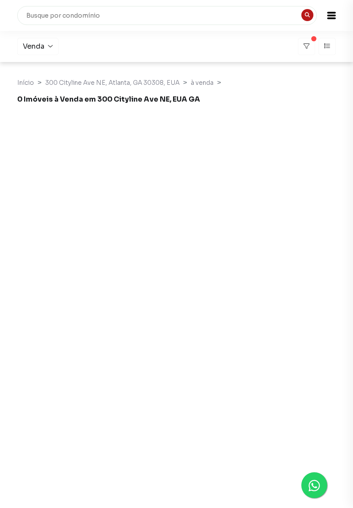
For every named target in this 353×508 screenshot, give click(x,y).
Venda (33, 46)
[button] (331, 15)
